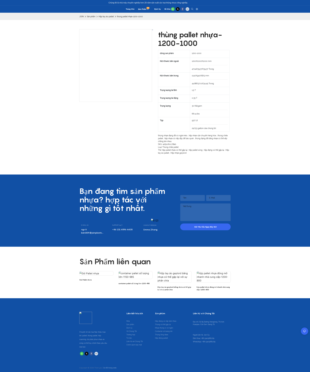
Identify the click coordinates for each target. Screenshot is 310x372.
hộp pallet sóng (196, 150)
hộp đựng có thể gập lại (214, 150)
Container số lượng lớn (163, 331)
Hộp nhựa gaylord (178, 153)
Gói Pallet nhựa (85, 280)
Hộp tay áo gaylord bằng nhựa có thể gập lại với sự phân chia (174, 288)
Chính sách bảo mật (134, 345)
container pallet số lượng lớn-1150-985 (134, 283)
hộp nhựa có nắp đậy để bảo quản (179, 138)
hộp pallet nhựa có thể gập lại (175, 150)
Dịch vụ (129, 328)
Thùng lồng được (161, 335)
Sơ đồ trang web (109, 368)
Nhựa (157, 328)
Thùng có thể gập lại (163, 324)
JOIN (81, 16)
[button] (171, 9)
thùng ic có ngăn (166, 328)
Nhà (128, 321)
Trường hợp (130, 335)
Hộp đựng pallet (161, 338)
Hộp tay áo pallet (106, 16)
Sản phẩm (91, 16)
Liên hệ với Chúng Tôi (134, 341)
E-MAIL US (84, 225)
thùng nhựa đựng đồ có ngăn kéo (173, 135)
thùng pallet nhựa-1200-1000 (130, 16)
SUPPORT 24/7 (117, 225)
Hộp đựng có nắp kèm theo (165, 321)
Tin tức (129, 338)
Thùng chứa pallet (170, 147)
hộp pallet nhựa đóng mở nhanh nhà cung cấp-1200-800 (213, 288)
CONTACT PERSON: (149, 225)
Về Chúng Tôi (131, 331)
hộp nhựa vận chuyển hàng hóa (203, 135)
